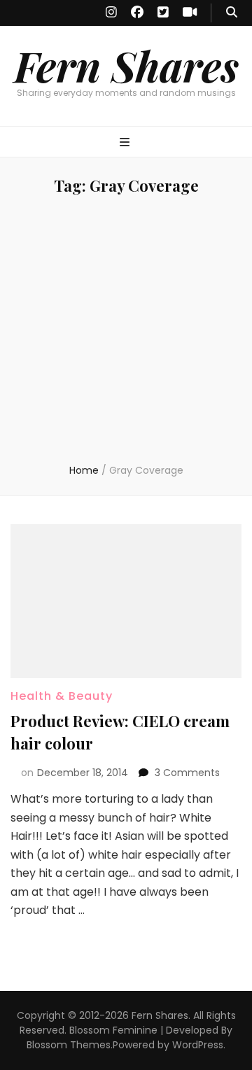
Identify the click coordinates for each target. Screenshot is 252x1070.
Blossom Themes (69, 1045)
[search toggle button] (231, 12)
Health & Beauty (61, 696)
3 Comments (187, 773)
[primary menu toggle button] (126, 143)
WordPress (197, 1045)
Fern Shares (126, 65)
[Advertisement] (126, 330)
